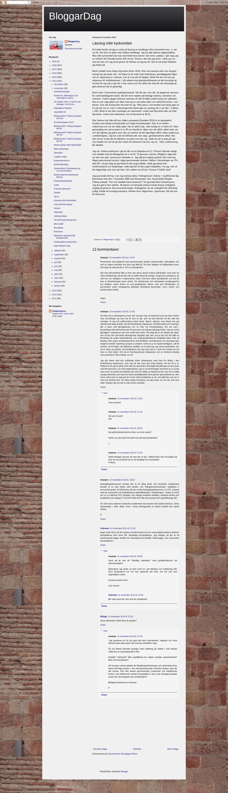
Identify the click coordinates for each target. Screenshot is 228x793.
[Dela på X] (134, 239)
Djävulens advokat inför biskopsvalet (64, 236)
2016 (54, 73)
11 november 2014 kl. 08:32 (130, 428)
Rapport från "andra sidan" (63, 314)
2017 (54, 69)
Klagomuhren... (59, 311)
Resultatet (58, 228)
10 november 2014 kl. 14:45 (122, 311)
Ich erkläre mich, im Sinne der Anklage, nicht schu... (67, 103)
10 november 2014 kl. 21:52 (123, 528)
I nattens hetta (60, 157)
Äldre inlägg (172, 749)
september (59, 254)
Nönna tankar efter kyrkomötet (67, 145)
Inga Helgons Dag (62, 246)
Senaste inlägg (100, 749)
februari (58, 282)
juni (56, 266)
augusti (57, 258)
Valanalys (58, 212)
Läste (56, 185)
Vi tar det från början (63, 204)
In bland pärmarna (62, 189)
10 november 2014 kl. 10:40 (122, 257)
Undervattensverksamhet (65, 242)
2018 (54, 65)
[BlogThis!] (130, 239)
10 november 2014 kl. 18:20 (122, 480)
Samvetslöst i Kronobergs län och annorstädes (67, 169)
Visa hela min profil (73, 48)
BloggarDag (75, 16)
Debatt (57, 192)
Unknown (104, 528)
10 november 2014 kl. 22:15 (120, 616)
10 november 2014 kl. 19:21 (130, 398)
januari (57, 286)
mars (56, 278)
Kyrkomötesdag (61, 164)
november (59, 88)
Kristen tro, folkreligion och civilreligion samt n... (66, 96)
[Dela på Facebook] (137, 239)
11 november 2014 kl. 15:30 (130, 595)
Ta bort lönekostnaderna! (65, 220)
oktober (58, 250)
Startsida (137, 749)
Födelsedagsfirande (63, 181)
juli (55, 262)
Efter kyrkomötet (61, 149)
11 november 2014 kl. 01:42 (130, 412)
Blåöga (103, 616)
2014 (54, 81)
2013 (54, 290)
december (59, 84)
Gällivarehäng (60, 216)
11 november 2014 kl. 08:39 (130, 556)
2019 (54, 61)
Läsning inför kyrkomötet (65, 200)
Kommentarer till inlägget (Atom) (122, 754)
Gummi (57, 208)
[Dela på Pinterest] (140, 239)
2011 (54, 298)
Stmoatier (58, 153)
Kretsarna (58, 231)
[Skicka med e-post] (127, 239)
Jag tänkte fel (60, 112)
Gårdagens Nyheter (63, 108)
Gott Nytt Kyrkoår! (62, 91)
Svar (105, 393)
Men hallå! (58, 224)
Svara (103, 302)
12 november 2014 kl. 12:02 (130, 453)
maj (56, 270)
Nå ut (56, 196)
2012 (54, 294)
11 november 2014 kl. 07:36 (130, 636)
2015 (54, 77)
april (56, 274)
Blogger (124, 771)
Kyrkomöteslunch (62, 160)
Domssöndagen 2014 (64, 122)
